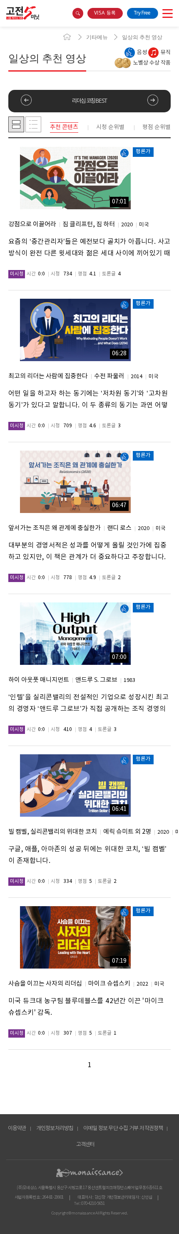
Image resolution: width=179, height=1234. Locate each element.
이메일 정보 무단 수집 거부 (111, 1128)
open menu (167, 13)
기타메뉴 (97, 37)
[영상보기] (75, 178)
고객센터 (85, 1145)
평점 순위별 (156, 127)
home (67, 37)
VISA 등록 (105, 13)
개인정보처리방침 (55, 1128)
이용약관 (17, 1128)
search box (77, 13)
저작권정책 (151, 1128)
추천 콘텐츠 (64, 127)
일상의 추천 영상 (142, 37)
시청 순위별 (110, 127)
